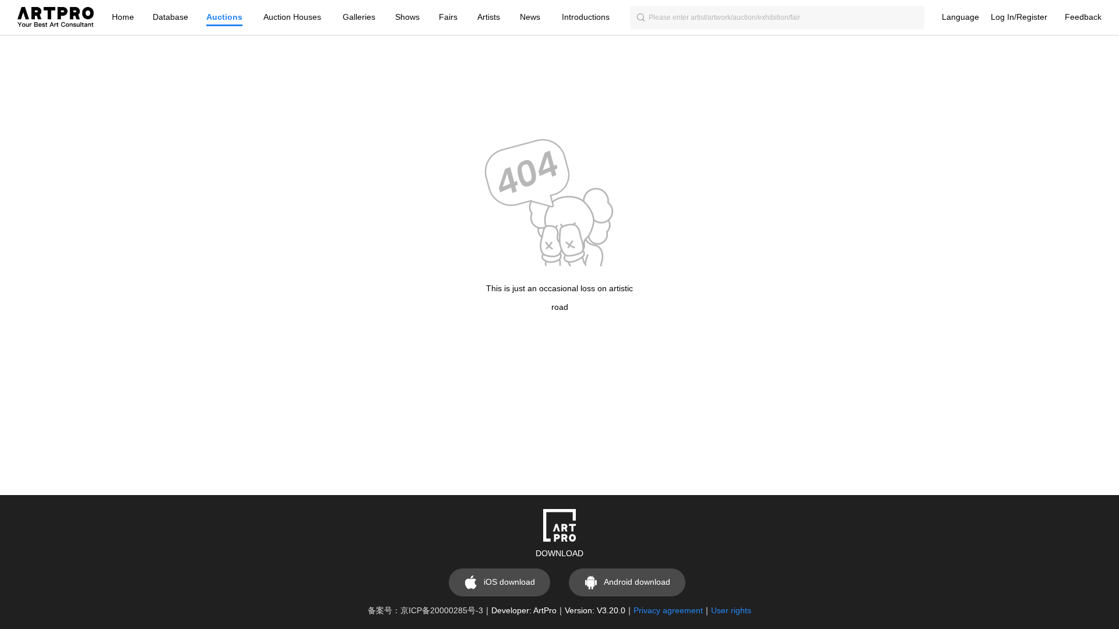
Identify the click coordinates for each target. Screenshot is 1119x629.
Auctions (224, 17)
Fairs (448, 17)
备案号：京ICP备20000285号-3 (425, 610)
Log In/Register (1019, 17)
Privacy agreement (668, 610)
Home (123, 17)
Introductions (586, 17)
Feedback (1083, 17)
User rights (731, 610)
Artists (488, 17)
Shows (407, 17)
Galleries (359, 17)
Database (170, 17)
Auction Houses (292, 17)
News (530, 17)
